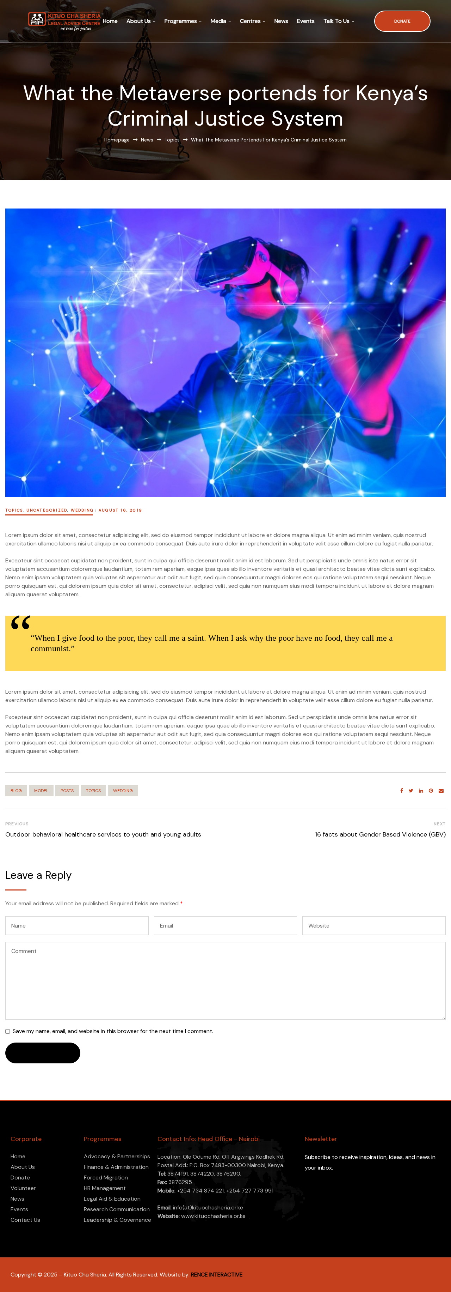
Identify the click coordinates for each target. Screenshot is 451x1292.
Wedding (82, 510)
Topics (14, 510)
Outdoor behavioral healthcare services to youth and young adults (103, 834)
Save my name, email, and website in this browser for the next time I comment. (113, 1031)
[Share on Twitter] (411, 791)
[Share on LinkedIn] (421, 791)
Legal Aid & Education (112, 1198)
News (281, 21)
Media (218, 21)
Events (306, 21)
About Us (138, 21)
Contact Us (25, 1220)
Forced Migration (106, 1177)
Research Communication (117, 1209)
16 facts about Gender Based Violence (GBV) (380, 834)
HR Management (105, 1188)
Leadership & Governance (117, 1220)
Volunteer (23, 1188)
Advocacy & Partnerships (117, 1156)
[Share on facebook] (401, 791)
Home (110, 21)
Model (41, 790)
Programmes (181, 21)
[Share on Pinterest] (431, 791)
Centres (250, 21)
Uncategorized (47, 510)
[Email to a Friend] (441, 791)
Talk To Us (336, 21)
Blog (16, 790)
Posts (67, 790)
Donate (20, 1177)
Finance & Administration (116, 1167)
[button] (402, 21)
